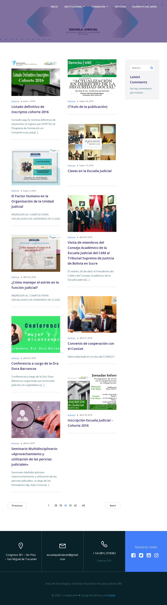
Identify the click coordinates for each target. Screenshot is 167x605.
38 (55, 505)
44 (83, 505)
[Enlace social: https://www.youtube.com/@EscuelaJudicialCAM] (150, 555)
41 (70, 505)
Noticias (120, 6)
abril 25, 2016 (29, 358)
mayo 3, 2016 (29, 190)
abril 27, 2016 (85, 337)
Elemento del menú (144, 6)
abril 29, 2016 (85, 237)
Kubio (111, 595)
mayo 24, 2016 (86, 101)
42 (75, 505)
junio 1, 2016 (29, 101)
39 (60, 505)
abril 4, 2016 (29, 443)
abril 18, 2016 (85, 414)
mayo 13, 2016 (86, 165)
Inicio (54, 6)
